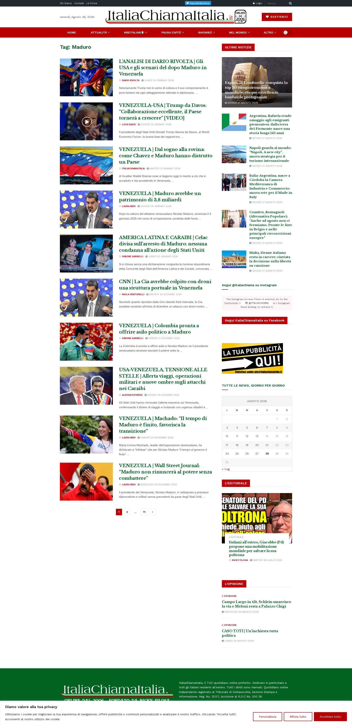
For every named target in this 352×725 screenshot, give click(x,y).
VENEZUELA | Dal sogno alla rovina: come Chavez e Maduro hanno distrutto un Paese (165, 156)
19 (247, 445)
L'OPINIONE (229, 596)
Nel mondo (238, 32)
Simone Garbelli (132, 256)
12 (247, 436)
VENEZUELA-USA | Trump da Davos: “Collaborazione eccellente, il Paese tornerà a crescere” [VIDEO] (162, 112)
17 (227, 445)
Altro (268, 32)
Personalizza (267, 716)
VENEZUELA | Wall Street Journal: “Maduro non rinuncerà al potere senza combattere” (165, 472)
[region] (176, 713)
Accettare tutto (330, 716)
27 (257, 453)
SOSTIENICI (278, 16)
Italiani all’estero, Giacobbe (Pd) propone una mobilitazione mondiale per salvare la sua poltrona (256, 548)
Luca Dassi (129, 124)
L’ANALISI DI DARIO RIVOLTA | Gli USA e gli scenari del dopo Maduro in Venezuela (163, 68)
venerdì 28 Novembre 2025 (157, 437)
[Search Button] (289, 3)
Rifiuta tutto (298, 716)
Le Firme (91, 3)
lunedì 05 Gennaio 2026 (162, 256)
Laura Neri (128, 206)
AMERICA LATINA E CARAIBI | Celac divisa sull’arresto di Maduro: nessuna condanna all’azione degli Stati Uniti (163, 244)
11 (144, 511)
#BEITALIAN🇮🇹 (134, 32)
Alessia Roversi (132, 395)
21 (267, 445)
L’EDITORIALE (236, 537)
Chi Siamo (66, 3)
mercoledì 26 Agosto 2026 (241, 612)
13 (257, 436)
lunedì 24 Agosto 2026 (239, 641)
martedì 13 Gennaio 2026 (164, 168)
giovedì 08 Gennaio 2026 (156, 206)
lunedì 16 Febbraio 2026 (158, 80)
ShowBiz (205, 32)
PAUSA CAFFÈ (171, 32)
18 (237, 445)
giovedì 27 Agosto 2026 (242, 103)
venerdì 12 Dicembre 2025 (163, 338)
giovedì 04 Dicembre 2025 (162, 395)
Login (258, 3)
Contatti (79, 3)
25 (237, 453)
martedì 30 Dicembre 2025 (165, 294)
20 (257, 445)
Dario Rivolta (130, 80)
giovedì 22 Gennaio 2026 (156, 124)
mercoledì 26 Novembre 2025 (158, 484)
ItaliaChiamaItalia (133, 168)
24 (227, 453)
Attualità (99, 32)
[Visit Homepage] (176, 17)
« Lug (226, 469)
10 (227, 436)
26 (247, 453)
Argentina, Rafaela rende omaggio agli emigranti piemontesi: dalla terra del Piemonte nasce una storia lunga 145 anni (270, 124)
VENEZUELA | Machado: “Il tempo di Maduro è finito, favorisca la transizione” (163, 425)
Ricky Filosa (240, 560)
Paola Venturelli (133, 294)
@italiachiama (258, 303)
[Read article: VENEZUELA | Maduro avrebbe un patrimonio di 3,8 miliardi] (86, 209)
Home (71, 32)
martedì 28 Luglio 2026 (267, 560)
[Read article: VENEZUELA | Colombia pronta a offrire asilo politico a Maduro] (86, 342)
